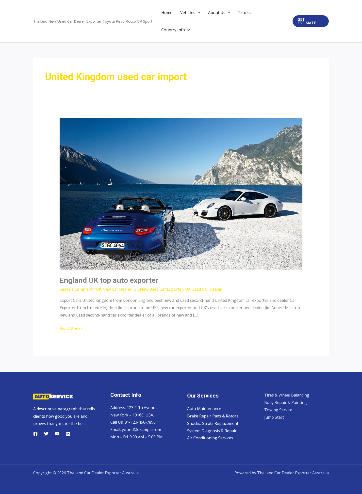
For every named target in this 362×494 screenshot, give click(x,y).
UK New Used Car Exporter (158, 289)
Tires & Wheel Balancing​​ (286, 395)
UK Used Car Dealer (203, 289)
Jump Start (274, 417)
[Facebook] (35, 433)
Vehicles (187, 12)
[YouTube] (57, 433)
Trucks (244, 12)
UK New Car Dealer (114, 289)
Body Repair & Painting (285, 402)
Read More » (71, 328)
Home (166, 12)
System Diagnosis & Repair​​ (212, 430)
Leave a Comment (76, 289)
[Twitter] (46, 433)
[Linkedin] (68, 433)
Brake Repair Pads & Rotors (212, 416)
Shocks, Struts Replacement (212, 423)
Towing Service (278, 410)
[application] (197, 12)
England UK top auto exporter (109, 280)
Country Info (173, 29)
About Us (216, 12)
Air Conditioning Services (210, 438)
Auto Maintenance (204, 408)
